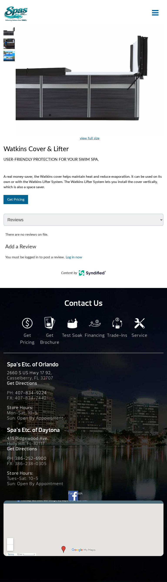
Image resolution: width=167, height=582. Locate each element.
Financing (95, 335)
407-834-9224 (31, 393)
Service (139, 335)
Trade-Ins (117, 335)
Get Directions (22, 383)
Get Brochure (49, 339)
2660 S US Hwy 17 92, (29, 373)
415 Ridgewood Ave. (27, 438)
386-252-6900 (31, 458)
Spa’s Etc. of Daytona (33, 430)
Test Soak (72, 335)
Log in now (74, 257)
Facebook (73, 493)
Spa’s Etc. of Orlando (32, 364)
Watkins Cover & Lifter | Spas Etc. (15, 13)
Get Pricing (15, 199)
